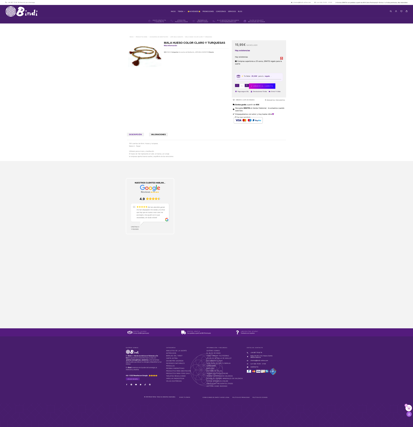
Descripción (135, 134)
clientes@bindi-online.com (302, 2)
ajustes (219, 425)
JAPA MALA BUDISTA (176, 36)
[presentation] (136, 289)
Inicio (132, 36)
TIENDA (180, 11)
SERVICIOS (232, 11)
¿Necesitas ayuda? (249, 331)
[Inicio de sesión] (396, 11)
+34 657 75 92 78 (14, 2)
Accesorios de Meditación (159, 36)
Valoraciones (158, 134)
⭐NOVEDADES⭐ (194, 11)
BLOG (240, 11)
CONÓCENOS (221, 11)
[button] (6, 394)
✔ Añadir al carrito (262, 86)
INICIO (173, 11)
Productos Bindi (141, 36)
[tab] (135, 134)
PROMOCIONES (208, 11)
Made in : (132, 146)
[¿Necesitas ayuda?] (237, 332)
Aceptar (240, 424)
